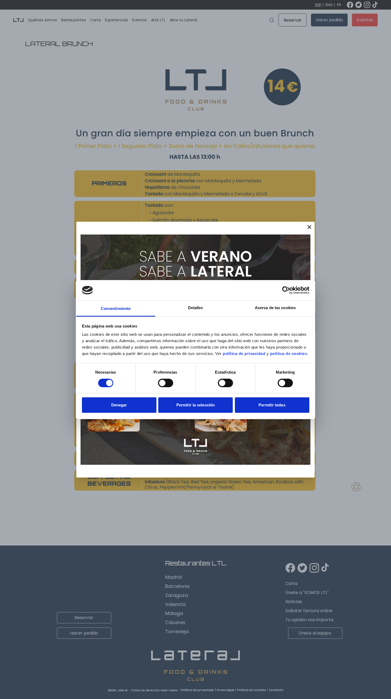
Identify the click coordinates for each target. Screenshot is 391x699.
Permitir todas (272, 405)
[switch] (165, 383)
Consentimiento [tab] (116, 308)
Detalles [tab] (195, 307)
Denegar (119, 405)
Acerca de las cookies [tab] (275, 307)
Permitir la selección (195, 405)
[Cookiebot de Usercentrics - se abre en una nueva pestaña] (286, 290)
